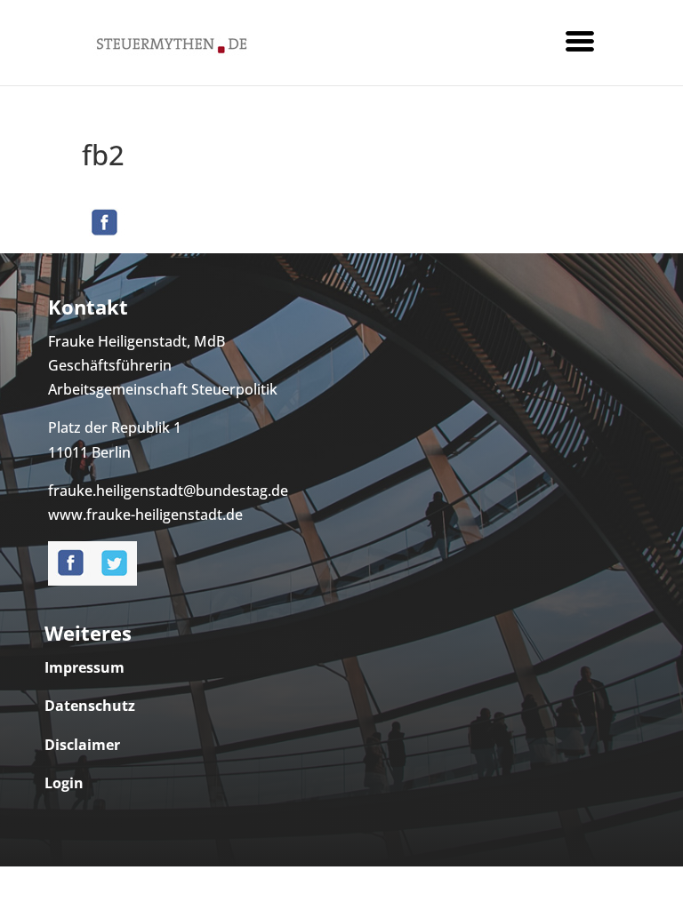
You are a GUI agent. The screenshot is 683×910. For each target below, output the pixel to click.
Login (64, 783)
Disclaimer (82, 744)
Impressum (84, 667)
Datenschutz (89, 705)
